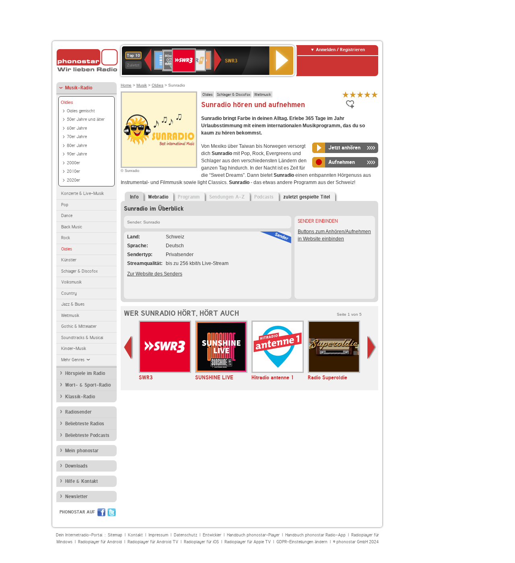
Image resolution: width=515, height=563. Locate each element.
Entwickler (212, 535)
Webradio (158, 197)
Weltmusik (70, 315)
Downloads (76, 466)
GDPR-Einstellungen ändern (302, 541)
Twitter (111, 512)
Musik (141, 85)
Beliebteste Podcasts (87, 435)
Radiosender (78, 412)
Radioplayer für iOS (201, 541)
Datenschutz (185, 535)
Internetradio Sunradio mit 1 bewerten (345, 94)
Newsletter (76, 496)
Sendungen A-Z (227, 197)
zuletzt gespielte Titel (306, 197)
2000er (73, 163)
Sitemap (115, 535)
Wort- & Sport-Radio (88, 385)
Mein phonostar (82, 450)
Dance (66, 215)
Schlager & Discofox (79, 271)
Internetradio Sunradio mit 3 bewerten (360, 94)
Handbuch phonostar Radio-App (315, 535)
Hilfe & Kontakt (81, 481)
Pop (64, 204)
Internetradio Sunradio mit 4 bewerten (367, 94)
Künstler (68, 260)
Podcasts (264, 197)
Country (69, 293)
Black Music (71, 227)
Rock (65, 237)
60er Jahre (77, 128)
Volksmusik (71, 282)
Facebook (101, 512)
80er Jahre (77, 145)
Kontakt (135, 535)
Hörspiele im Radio (85, 373)
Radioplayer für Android (100, 541)
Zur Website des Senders (154, 274)
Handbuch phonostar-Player (253, 535)
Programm (189, 197)
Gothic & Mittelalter (79, 326)
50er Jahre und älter (86, 119)
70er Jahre (77, 136)
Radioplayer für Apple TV (248, 541)
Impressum (158, 535)
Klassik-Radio (80, 396)
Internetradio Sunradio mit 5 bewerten (374, 94)
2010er (73, 171)
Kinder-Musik (73, 348)
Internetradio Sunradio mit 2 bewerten (352, 94)
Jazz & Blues (72, 304)
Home (126, 85)
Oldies (67, 102)
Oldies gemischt (81, 111)
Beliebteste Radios (84, 423)
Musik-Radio (78, 88)
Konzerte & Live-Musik (82, 193)
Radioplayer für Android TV (153, 541)
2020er (73, 180)
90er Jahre (77, 154)
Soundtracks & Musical (82, 337)
